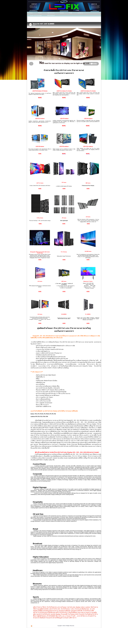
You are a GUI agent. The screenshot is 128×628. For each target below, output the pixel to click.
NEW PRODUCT (51, 15)
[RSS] (31, 626)
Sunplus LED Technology (36, 15)
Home (31, 13)
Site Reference (50, 13)
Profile (70, 13)
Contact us (80, 13)
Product (40, 13)
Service (62, 13)
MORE (40, 97)
